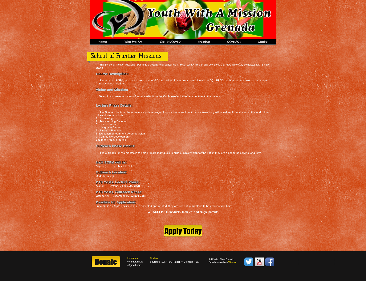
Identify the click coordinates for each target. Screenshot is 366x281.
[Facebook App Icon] (269, 262)
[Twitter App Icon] (248, 262)
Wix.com (232, 262)
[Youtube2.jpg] (259, 262)
